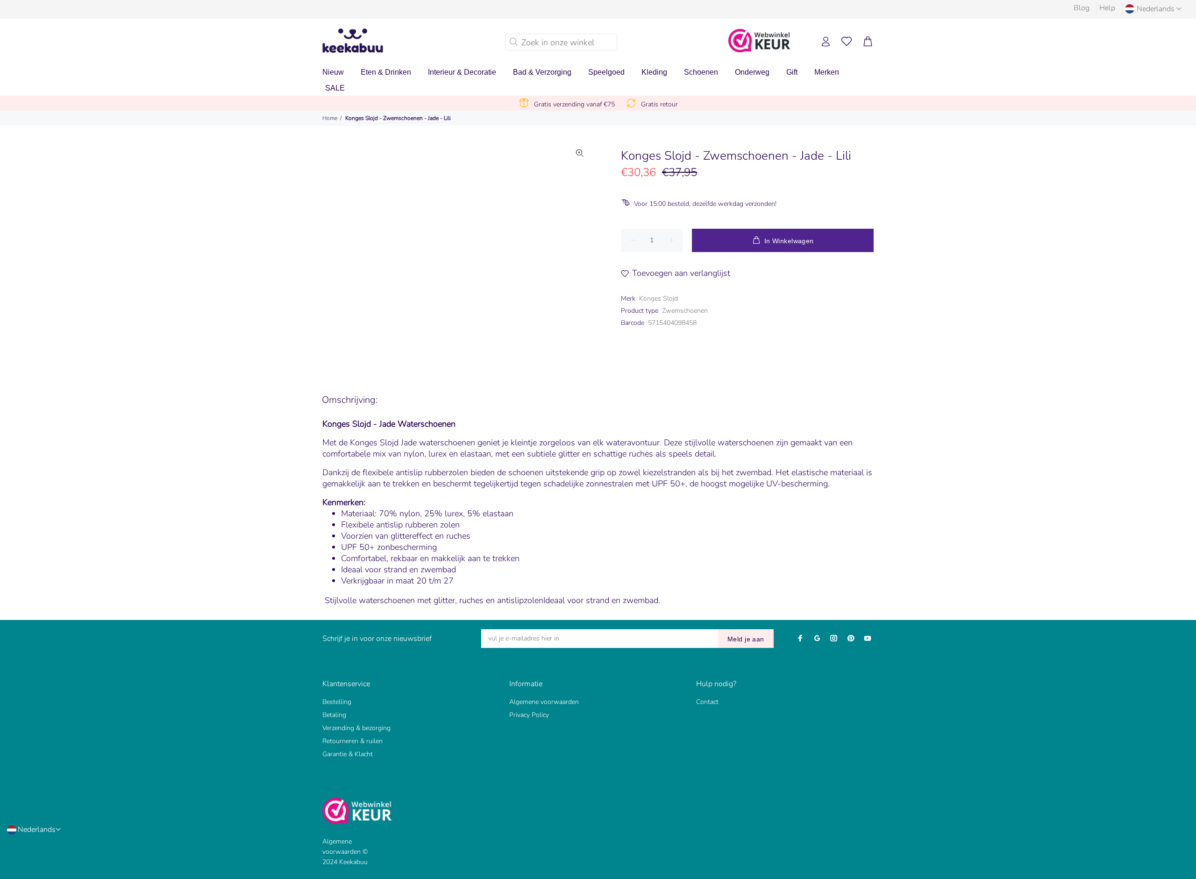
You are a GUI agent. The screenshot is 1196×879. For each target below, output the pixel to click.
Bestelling (336, 701)
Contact (707, 701)
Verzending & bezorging (356, 728)
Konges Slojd (658, 298)
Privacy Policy (529, 714)
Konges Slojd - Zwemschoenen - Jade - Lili (398, 118)
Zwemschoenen (685, 310)
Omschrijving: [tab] (349, 400)
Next (580, 251)
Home (329, 118)
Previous (383, 251)
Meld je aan (745, 639)
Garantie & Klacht (347, 754)
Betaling (334, 714)
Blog (1081, 8)
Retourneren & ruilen (352, 741)
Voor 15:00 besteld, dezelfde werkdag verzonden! (705, 203)
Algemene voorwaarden (544, 701)
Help (1107, 8)
